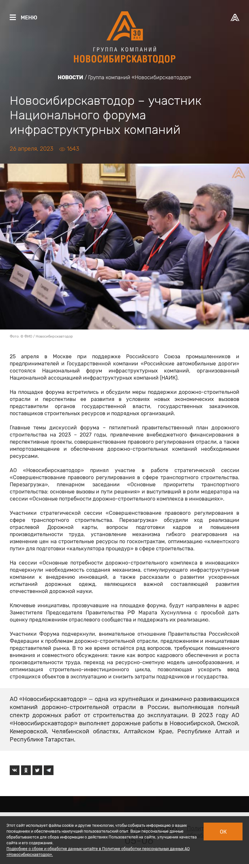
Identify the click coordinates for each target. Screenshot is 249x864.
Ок (223, 832)
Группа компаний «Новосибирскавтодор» (139, 77)
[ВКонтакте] (14, 770)
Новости (70, 77)
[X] (37, 770)
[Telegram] (48, 770)
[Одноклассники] (26, 770)
